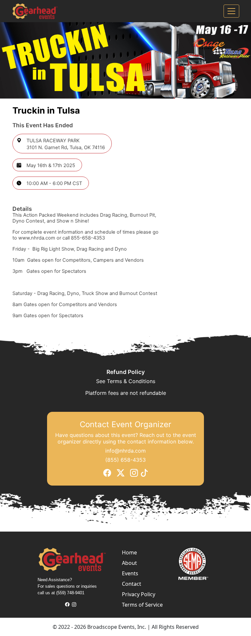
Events (130, 573)
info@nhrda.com (125, 450)
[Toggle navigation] (231, 11)
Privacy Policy (138, 594)
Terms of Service (142, 604)
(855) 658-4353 (125, 459)
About (129, 562)
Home (129, 552)
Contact (131, 583)
